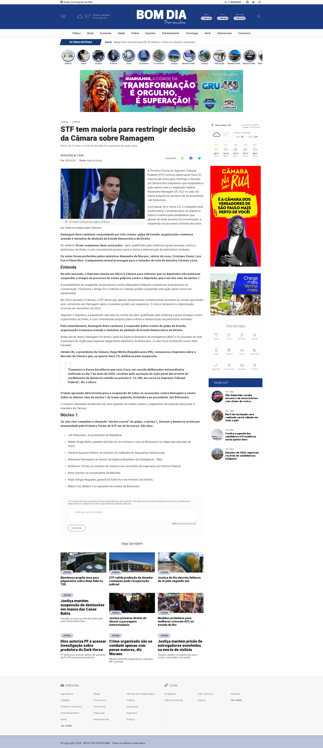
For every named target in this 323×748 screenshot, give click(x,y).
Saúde (121, 33)
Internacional (224, 33)
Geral (207, 33)
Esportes (150, 33)
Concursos (244, 33)
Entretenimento (170, 33)
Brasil (90, 33)
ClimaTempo (254, 127)
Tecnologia (192, 33)
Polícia (135, 33)
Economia (105, 33)
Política (77, 33)
